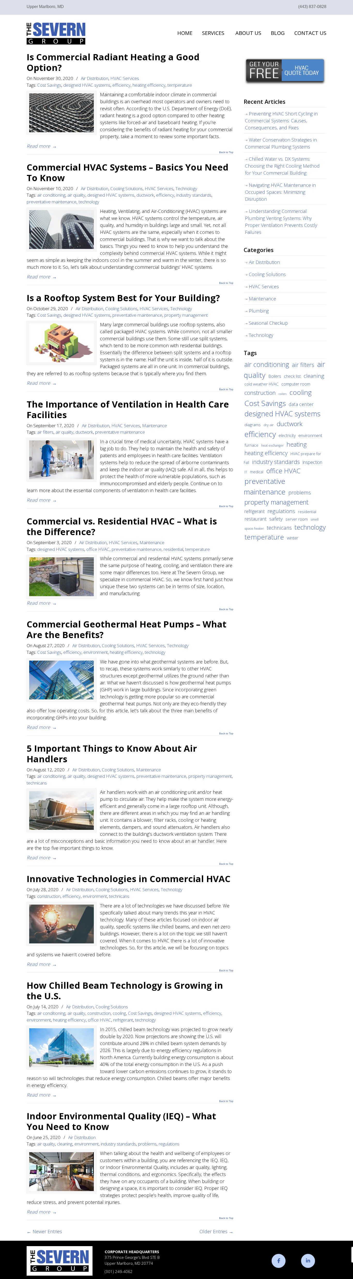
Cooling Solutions (126, 188)
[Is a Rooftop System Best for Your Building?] (61, 342)
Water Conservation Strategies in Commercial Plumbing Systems (281, 143)
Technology (186, 188)
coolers (283, 394)
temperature (179, 85)
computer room (295, 384)
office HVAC (98, 549)
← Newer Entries (44, 1231)
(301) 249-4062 (119, 1271)
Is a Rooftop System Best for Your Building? (123, 298)
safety (276, 518)
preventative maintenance (51, 202)
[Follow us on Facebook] (279, 1261)
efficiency (121, 85)
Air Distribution (94, 78)
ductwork (145, 195)
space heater (254, 528)
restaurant (255, 519)
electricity (287, 435)
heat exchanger (272, 445)
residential (173, 549)
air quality (76, 195)
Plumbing (259, 311)
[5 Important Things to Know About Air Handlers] (61, 810)
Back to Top (226, 152)
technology (89, 202)
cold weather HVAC (261, 384)
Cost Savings (49, 85)
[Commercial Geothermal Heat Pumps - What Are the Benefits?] (61, 680)
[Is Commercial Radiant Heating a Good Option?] (61, 112)
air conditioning (51, 195)
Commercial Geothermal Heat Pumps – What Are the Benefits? (126, 629)
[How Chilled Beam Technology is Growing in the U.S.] (61, 1047)
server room (297, 519)
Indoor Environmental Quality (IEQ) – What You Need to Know (121, 1121)
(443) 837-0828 (312, 6)
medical (256, 471)
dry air (269, 425)
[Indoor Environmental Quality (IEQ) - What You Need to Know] (61, 1171)
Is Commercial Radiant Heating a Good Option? (113, 62)
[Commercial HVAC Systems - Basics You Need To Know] (61, 229)
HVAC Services (124, 78)
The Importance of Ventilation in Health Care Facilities (128, 409)
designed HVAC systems (86, 85)
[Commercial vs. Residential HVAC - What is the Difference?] (61, 576)
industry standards (193, 195)
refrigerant (123, 1020)
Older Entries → (216, 1231)
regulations (169, 1144)
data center (301, 404)
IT (245, 472)
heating (297, 444)
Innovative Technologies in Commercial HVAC (129, 879)
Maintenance (154, 425)
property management (186, 315)
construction (48, 896)
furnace (251, 445)
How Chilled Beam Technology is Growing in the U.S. (125, 990)
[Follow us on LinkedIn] (308, 1261)
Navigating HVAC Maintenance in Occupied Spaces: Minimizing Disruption (280, 192)
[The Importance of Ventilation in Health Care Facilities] (61, 459)
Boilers (274, 376)
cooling (119, 1013)
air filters (45, 432)
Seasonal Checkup (268, 323)
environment (95, 652)
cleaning (64, 1144)
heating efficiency (149, 85)
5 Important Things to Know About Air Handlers (112, 753)
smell (315, 519)
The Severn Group (56, 34)
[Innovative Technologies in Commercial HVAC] (61, 924)
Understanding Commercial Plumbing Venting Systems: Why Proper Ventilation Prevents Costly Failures (281, 221)
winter (292, 538)
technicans (37, 783)
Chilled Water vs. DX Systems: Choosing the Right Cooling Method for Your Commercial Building (282, 166)
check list (292, 376)
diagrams (252, 424)
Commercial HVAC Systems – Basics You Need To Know (127, 172)
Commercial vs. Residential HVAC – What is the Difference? (122, 526)
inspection (312, 462)
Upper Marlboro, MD (45, 6)
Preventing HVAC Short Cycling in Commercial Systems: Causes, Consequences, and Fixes (281, 120)
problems (147, 1144)
